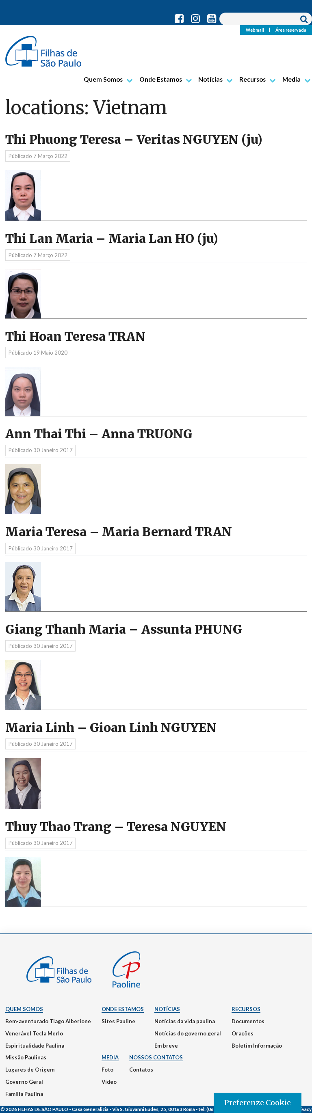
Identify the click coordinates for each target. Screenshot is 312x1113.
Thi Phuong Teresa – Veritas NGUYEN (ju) (133, 139)
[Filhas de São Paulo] (43, 47)
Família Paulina (24, 1094)
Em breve (166, 1045)
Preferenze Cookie (257, 1102)
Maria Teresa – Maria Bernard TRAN (118, 531)
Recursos (252, 79)
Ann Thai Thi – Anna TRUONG (99, 434)
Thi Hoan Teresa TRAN (75, 336)
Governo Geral (24, 1081)
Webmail (255, 29)
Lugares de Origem (29, 1069)
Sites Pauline (118, 1021)
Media (291, 79)
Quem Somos (103, 79)
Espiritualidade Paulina (34, 1045)
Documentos (248, 1021)
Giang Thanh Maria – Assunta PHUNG (123, 629)
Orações (243, 1033)
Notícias (210, 79)
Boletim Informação (257, 1045)
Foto (107, 1069)
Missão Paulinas (25, 1057)
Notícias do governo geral (187, 1033)
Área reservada (290, 29)
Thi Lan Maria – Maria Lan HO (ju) (111, 238)
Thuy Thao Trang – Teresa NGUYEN (115, 826)
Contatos (141, 1069)
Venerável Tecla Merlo (34, 1033)
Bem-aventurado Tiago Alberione (48, 1021)
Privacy (303, 1109)
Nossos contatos (156, 1057)
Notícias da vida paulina (184, 1021)
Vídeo (109, 1081)
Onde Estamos (160, 79)
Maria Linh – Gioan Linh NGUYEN (111, 727)
